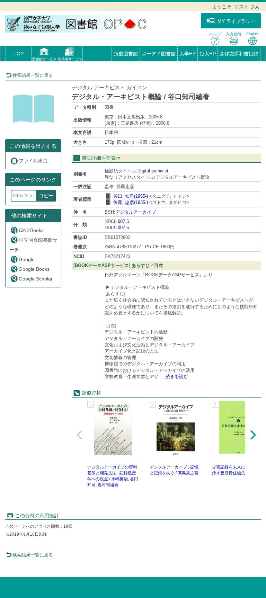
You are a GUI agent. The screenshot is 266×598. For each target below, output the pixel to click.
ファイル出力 (33, 160)
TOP (19, 53)
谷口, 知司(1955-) (130, 196)
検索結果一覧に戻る (32, 75)
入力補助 (233, 34)
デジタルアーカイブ (135, 212)
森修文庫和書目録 (239, 53)
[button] (44, 55)
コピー (46, 195)
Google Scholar (36, 279)
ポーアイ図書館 (159, 53)
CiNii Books (31, 230)
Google (27, 259)
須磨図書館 (126, 53)
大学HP (187, 53)
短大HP (208, 53)
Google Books (34, 269)
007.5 (123, 221)
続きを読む (177, 376)
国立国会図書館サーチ (33, 244)
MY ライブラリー (236, 21)
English (252, 34)
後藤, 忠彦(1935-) (130, 202)
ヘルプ (215, 34)
